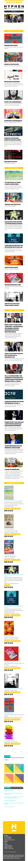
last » (15, 752)
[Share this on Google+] (8, 510)
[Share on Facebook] (5, 510)
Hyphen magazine (14, 827)
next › (21, 751)
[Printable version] (12, 510)
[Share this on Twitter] (7, 510)
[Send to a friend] (10, 510)
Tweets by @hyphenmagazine (9, 806)
